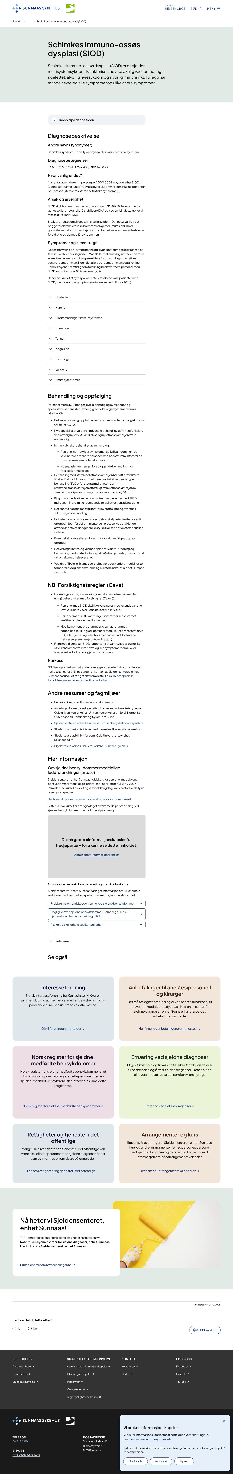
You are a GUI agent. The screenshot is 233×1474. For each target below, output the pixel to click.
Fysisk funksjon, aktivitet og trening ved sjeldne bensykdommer (93, 903)
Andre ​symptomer (67, 380)
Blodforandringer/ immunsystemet (78, 318)
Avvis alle (161, 1461)
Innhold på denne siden (76, 120)
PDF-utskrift (208, 1330)
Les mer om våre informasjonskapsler (147, 1439)
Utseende (62, 328)
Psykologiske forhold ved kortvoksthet (77, 924)
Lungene (61, 369)
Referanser (62, 941)
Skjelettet (62, 297)
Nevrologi (62, 359)
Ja (19, 1328)
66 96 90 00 (20, 1441)
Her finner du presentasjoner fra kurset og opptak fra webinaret (89, 799)
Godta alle (135, 1461)
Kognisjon (62, 349)
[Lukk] (224, 1421)
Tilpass (184, 1461)
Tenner (59, 338)
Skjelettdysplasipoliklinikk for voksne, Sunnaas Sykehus (91, 746)
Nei (35, 1328)
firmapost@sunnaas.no (26, 1454)
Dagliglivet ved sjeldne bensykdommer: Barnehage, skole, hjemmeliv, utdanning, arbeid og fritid (89, 914)
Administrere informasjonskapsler (96, 854)
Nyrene (60, 307)
